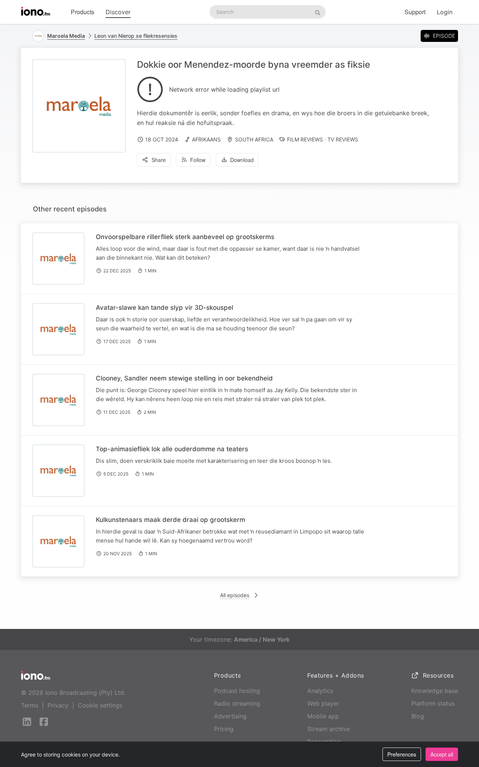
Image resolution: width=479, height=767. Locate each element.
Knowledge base (434, 690)
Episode (444, 36)
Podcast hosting (237, 690)
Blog (417, 716)
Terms (29, 705)
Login (444, 12)
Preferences (401, 754)
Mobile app (323, 716)
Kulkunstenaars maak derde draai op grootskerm (170, 519)
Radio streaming (237, 703)
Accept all (441, 754)
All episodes (234, 595)
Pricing (224, 729)
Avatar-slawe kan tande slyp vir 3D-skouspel (164, 307)
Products (82, 11)
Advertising (230, 716)
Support (415, 11)
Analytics (320, 690)
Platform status (433, 703)
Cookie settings (100, 705)
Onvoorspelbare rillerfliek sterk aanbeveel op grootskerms (185, 237)
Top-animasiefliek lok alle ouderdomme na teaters (173, 449)
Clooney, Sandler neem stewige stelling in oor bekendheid (184, 378)
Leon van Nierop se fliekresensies (135, 36)
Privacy (58, 705)
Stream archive (328, 729)
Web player (323, 703)
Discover (118, 12)
